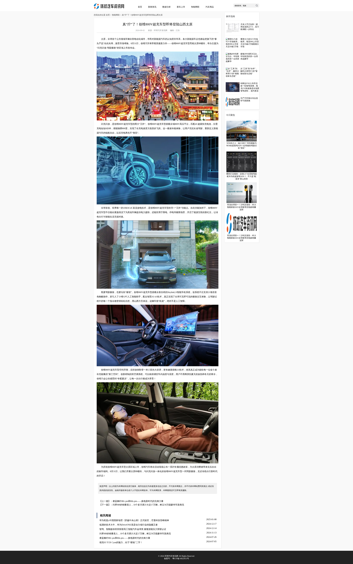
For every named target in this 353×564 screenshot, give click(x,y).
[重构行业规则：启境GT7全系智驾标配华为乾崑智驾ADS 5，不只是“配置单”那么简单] (241, 172)
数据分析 (166, 7)
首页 (140, 7)
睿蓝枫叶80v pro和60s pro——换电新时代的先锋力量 (138, 501)
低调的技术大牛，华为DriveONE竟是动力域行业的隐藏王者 (128, 525)
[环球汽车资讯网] (109, 8)
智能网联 (195, 7)
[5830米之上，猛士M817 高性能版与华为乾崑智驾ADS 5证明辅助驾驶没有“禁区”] (241, 141)
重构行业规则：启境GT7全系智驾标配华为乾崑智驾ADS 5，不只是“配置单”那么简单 (241, 176)
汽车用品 (209, 7)
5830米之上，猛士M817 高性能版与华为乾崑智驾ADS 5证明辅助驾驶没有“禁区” (241, 145)
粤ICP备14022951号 (180, 559)
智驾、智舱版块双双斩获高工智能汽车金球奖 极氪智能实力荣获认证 (132, 529)
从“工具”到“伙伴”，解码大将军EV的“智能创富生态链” (248, 71)
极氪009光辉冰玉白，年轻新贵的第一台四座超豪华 (249, 56)
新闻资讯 (152, 7)
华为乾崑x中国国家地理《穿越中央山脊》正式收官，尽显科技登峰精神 (134, 520)
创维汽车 (145, 43)
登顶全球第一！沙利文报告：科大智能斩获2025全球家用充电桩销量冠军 (241, 207)
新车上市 (181, 7)
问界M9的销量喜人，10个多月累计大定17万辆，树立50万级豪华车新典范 (148, 505)
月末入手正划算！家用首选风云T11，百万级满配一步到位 (249, 26)
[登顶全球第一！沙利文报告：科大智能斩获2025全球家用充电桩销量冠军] (241, 202)
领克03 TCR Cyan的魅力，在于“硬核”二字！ (120, 542)
